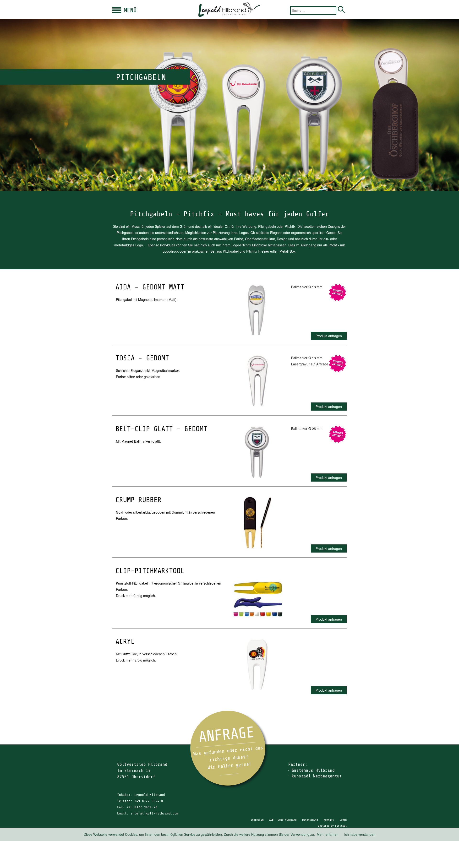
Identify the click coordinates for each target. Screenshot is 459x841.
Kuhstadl (341, 825)
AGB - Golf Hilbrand (282, 819)
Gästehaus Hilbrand (313, 770)
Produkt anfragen (329, 335)
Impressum (257, 819)
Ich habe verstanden (359, 834)
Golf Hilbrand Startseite (229, 9)
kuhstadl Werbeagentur (317, 776)
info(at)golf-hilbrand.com (154, 813)
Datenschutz (310, 819)
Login (343, 819)
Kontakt (329, 819)
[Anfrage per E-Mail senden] (229, 750)
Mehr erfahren (328, 834)
